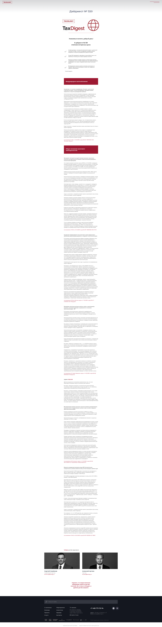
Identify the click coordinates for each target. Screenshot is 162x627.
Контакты (59, 615)
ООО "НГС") (94, 229)
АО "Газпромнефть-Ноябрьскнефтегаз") (77, 462)
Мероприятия (60, 607)
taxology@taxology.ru (96, 613)
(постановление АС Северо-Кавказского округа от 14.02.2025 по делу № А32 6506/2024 (80, 374)
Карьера (58, 612)
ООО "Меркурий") (72, 301)
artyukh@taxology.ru (87, 574)
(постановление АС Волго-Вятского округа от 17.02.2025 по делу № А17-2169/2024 (79, 301)
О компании (48, 607)
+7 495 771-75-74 (96, 608)
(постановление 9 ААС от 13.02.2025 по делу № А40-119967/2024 (78, 139)
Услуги (46, 615)
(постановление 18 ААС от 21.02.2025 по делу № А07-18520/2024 (78, 229)
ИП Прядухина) (71, 374)
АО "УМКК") (93, 535)
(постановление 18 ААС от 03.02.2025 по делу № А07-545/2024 (77, 535)
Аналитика (59, 610)
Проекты (46, 612)
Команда (47, 610)
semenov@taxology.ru (49, 574)
